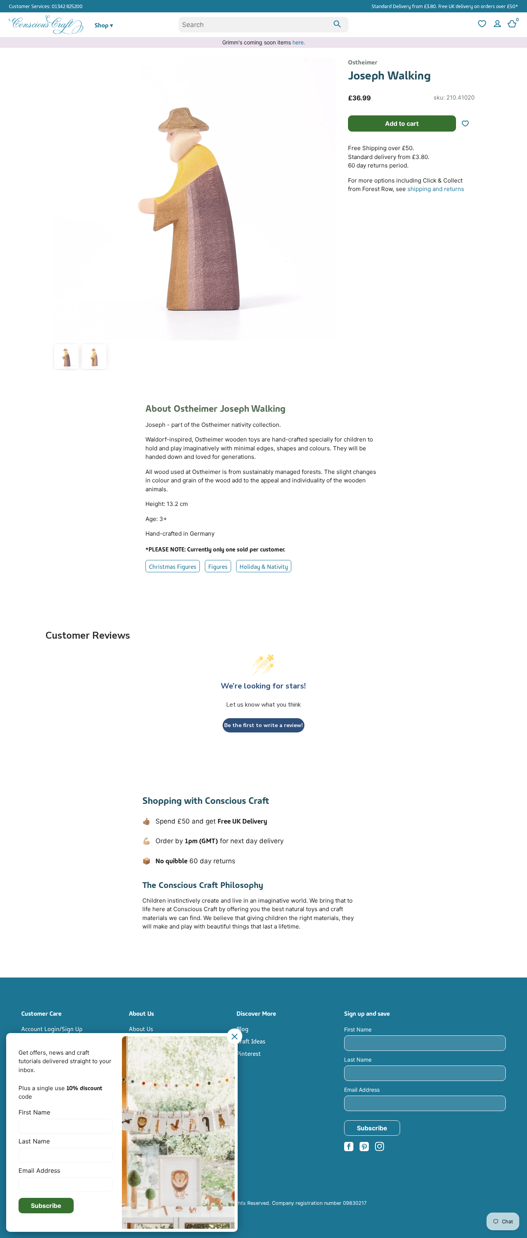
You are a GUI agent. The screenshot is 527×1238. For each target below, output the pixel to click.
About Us (141, 1028)
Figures (218, 566)
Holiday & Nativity (264, 566)
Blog (242, 1028)
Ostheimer (362, 61)
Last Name (358, 1059)
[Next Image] (328, 215)
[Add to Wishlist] (468, 123)
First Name (358, 1029)
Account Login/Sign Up (52, 1028)
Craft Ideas (250, 1040)
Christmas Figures (172, 566)
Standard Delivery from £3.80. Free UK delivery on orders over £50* (445, 6)
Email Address (362, 1089)
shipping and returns (435, 189)
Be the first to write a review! (263, 725)
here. (298, 42)
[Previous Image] (60, 215)
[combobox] (263, 24)
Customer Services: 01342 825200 (46, 6)
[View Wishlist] (481, 25)
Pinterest (248, 1053)
